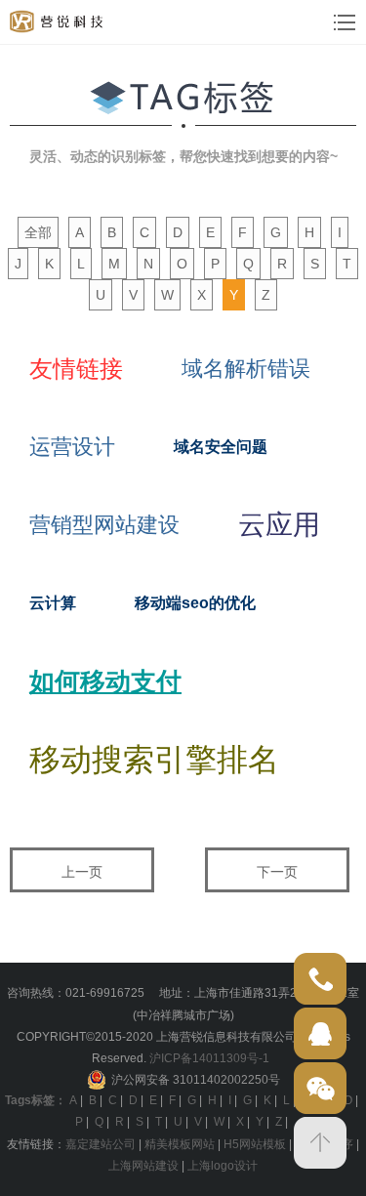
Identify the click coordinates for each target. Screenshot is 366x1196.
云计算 (52, 603)
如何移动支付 (105, 681)
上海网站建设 (143, 1166)
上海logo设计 (222, 1166)
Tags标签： (35, 1100)
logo (57, 21)
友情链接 (76, 368)
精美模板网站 (179, 1144)
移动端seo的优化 (195, 603)
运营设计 (72, 446)
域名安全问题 (220, 446)
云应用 (279, 525)
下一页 (277, 872)
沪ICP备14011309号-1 (209, 1058)
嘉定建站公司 (100, 1144)
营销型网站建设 (104, 525)
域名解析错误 (246, 368)
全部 (38, 232)
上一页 (81, 872)
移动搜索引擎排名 (154, 759)
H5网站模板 (255, 1144)
